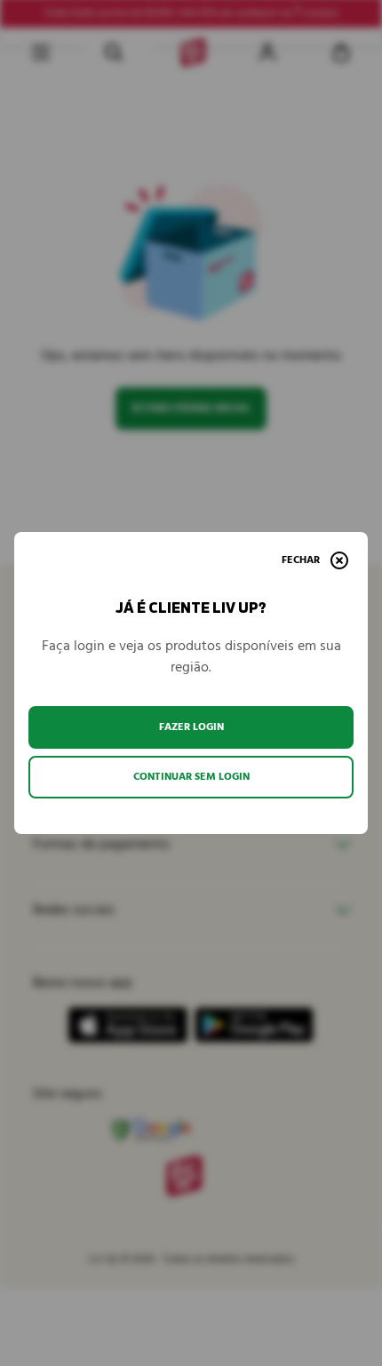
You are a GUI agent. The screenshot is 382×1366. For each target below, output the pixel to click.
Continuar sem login (191, 776)
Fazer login (191, 727)
